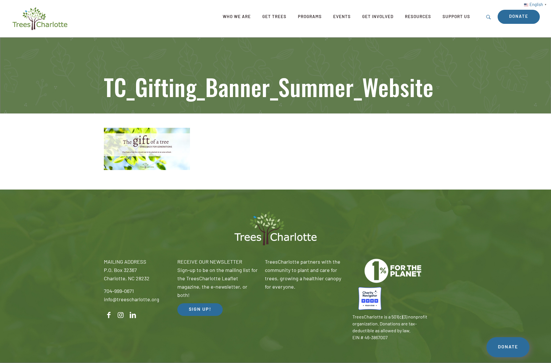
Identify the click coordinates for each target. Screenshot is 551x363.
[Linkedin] (133, 315)
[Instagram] (121, 315)
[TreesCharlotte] (40, 18)
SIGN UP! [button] (200, 309)
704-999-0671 (119, 291)
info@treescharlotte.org (131, 300)
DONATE (508, 347)
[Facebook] (109, 315)
